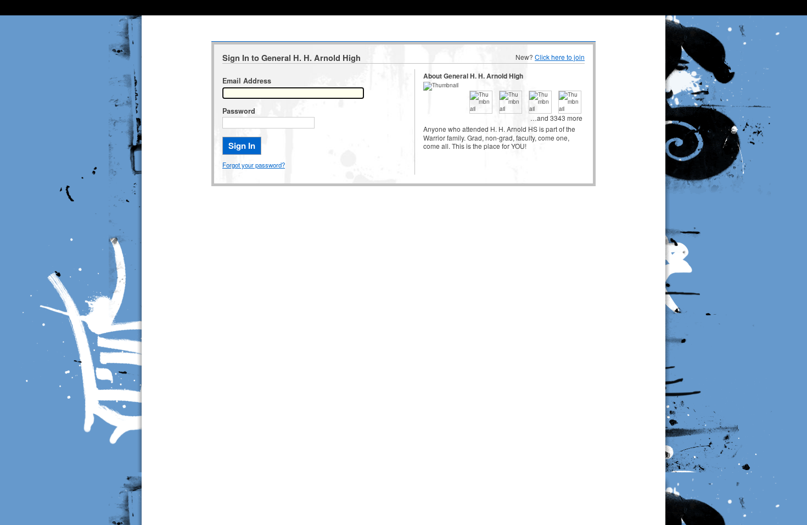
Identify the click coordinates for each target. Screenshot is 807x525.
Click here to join (560, 57)
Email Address (246, 81)
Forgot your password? (253, 164)
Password (238, 111)
